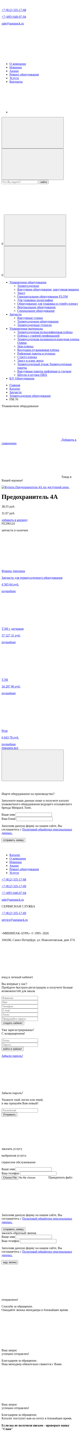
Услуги (14, 78)
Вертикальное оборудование (36, 307)
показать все (10, 747)
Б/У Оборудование (21, 378)
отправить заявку (13, 840)
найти (43, 182)
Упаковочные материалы (26, 328)
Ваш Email (9, 818)
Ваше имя (8, 814)
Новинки (15, 67)
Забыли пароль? (12, 1056)
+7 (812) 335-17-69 (14, 886)
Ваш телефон (10, 1173)
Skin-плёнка (25, 346)
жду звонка (10, 1262)
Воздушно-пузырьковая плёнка (38, 350)
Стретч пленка (27, 357)
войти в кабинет (12, 1048)
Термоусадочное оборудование (38, 321)
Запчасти (15, 314)
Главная (14, 385)
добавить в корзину (15, 520)
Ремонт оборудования (24, 74)
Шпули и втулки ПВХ (32, 374)
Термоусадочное (28, 286)
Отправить (9, 1114)
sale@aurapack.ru (13, 23)
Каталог (14, 388)
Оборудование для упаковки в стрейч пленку (47, 303)
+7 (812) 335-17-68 (14, 10)
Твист (21, 293)
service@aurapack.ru (15, 919)
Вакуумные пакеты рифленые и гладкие (44, 371)
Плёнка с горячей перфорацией (38, 335)
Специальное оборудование (36, 310)
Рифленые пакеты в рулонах (36, 353)
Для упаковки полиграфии (35, 300)
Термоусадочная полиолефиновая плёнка (45, 332)
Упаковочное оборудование (27, 282)
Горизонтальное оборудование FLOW (42, 296)
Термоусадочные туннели (34, 325)
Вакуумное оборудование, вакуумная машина (48, 289)
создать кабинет (13, 1023)
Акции (14, 71)
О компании (17, 63)
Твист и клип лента (30, 360)
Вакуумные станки (30, 318)
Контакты (16, 81)
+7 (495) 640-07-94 (14, 16)
